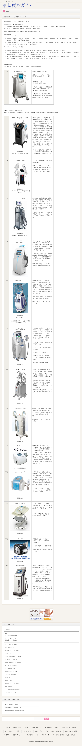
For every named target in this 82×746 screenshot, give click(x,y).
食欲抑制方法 (38, 731)
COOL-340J (19, 280)
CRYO (26, 727)
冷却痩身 (6, 735)
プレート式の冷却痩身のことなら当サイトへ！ (65, 735)
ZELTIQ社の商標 (36, 90)
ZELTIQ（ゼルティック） (51, 727)
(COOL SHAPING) (20, 330)
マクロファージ (27, 731)
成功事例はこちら (37, 82)
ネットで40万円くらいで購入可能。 (42, 546)
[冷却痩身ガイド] (19, 8)
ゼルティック (43, 212)
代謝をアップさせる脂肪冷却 (54, 731)
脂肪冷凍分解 (45, 735)
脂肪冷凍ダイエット (32, 735)
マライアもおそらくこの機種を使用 (42, 87)
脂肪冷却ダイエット (18, 735)
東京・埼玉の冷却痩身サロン (13, 727)
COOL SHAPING (36, 727)
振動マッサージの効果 (71, 731)
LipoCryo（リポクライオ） (20, 503)
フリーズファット (20, 369)
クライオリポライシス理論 (12, 731)
